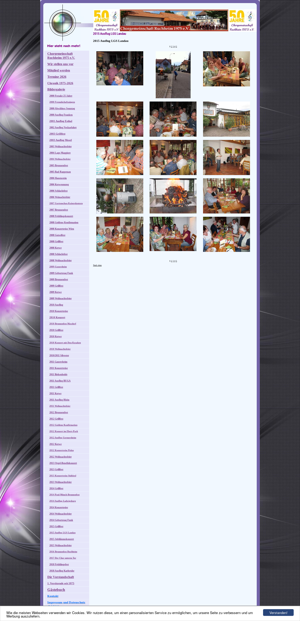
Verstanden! (278, 612)
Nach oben (97, 265)
